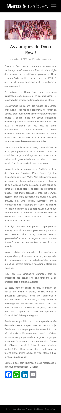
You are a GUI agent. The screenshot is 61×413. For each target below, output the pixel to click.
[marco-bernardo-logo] (25, 6)
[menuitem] (45, 6)
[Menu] (52, 6)
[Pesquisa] (45, 6)
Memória (36, 59)
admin (48, 59)
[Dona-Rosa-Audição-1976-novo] (30, 30)
